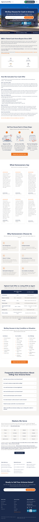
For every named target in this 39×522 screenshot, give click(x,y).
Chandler (33, 433)
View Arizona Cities (19, 452)
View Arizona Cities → (4, 473)
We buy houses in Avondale (14, 443)
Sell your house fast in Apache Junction (26, 447)
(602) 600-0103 (30, 504)
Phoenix (5, 430)
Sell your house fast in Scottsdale (18, 442)
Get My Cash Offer (28, 17)
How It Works (3, 501)
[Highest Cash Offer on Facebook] (27, 507)
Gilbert (33, 430)
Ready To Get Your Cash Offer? (19, 362)
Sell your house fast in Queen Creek (12, 447)
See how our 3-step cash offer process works (24, 52)
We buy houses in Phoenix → (5, 464)
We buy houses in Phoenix (19, 48)
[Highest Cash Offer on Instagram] (29, 507)
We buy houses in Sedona (13, 448)
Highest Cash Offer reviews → (31, 464)
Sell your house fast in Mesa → (6, 465)
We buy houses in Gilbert (29, 442)
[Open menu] (37, 2)
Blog (1, 507)
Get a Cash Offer (3, 504)
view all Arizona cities (15, 426)
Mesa (15, 430)
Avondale (24, 433)
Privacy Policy (3, 518)
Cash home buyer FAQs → (31, 465)
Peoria (5, 433)
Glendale (24, 430)
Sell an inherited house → (18, 471)
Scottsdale (15, 433)
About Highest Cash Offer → (31, 467)
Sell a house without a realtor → (19, 469)
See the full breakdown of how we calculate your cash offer (13, 117)
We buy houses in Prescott (25, 448)
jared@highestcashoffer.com (31, 505)
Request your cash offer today (19, 154)
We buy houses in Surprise (21, 445)
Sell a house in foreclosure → (18, 472)
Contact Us (3, 509)
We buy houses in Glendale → (5, 471)
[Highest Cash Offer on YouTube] (31, 507)
